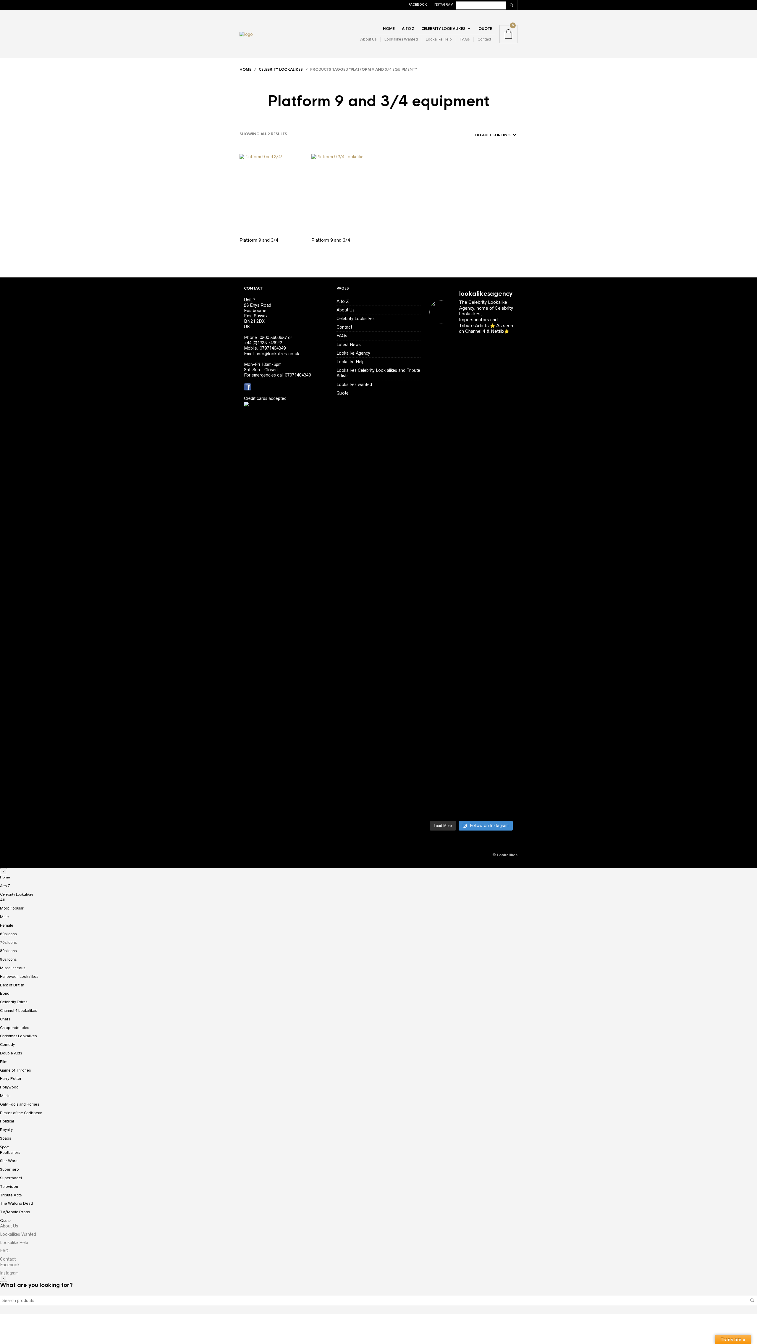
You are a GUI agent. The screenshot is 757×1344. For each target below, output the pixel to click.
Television (9, 1186)
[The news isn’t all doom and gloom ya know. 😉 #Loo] (482, 454)
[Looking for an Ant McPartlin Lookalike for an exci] (438, 381)
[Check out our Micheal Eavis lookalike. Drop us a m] (438, 678)
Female (6, 925)
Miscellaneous (12, 968)
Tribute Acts (11, 1195)
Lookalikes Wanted (401, 39)
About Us (368, 39)
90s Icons (8, 959)
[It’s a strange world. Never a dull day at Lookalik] (503, 754)
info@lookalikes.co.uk (278, 353)
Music (5, 1095)
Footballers (10, 1152)
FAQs (465, 39)
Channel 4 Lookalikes (18, 1010)
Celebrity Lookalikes (443, 28)
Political (7, 1121)
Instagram (443, 4)
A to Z (408, 28)
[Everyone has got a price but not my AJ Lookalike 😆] (438, 751)
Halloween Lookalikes (19, 976)
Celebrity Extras (13, 1002)
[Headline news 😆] (503, 433)
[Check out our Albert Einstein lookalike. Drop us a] (460, 473)
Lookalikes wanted (354, 384)
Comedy (7, 1044)
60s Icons (8, 934)
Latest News (349, 344)
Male (4, 917)
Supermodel (11, 1178)
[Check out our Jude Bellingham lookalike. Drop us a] (438, 576)
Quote (485, 28)
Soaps (5, 1138)
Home (389, 28)
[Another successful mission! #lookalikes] (460, 649)
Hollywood (9, 1087)
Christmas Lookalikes (18, 1036)
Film (3, 1061)
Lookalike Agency (353, 353)
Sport (4, 1147)
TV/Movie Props (15, 1212)
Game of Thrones (15, 1070)
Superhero (9, 1169)
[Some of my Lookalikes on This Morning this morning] (482, 649)
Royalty (6, 1129)
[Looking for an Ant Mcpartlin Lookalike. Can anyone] (460, 363)
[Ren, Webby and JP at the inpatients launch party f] (438, 449)
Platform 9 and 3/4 (259, 240)
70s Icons (8, 942)
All (2, 900)
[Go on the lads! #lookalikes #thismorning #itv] (503, 646)
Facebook (417, 4)
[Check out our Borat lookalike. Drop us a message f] (482, 773)
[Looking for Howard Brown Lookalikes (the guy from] (503, 557)
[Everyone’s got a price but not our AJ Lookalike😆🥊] (460, 748)
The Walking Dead (16, 1203)
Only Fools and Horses (19, 1104)
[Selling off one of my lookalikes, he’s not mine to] (503, 381)
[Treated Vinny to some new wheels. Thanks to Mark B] (482, 554)
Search (752, 1300)
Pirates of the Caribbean (21, 1113)
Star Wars (8, 1161)
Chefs (5, 1019)
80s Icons (8, 951)
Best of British (12, 985)
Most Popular (12, 908)
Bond (4, 993)
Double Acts (11, 1053)
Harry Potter (11, 1078)
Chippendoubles (14, 1027)
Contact (484, 39)
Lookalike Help (439, 39)
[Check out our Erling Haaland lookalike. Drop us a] (460, 573)
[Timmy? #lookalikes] (482, 352)
